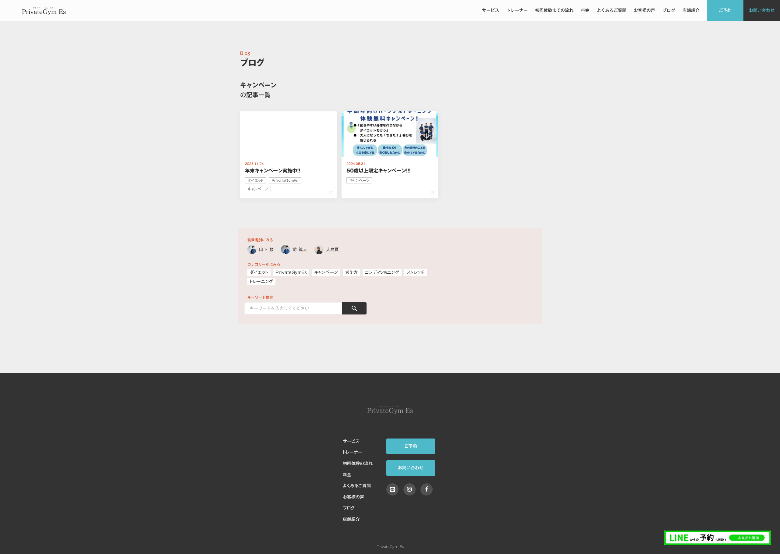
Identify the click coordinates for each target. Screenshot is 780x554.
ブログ (668, 11)
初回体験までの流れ (554, 11)
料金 (585, 11)
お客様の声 (644, 11)
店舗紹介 (691, 11)
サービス (490, 11)
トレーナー (517, 11)
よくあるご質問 (611, 11)
